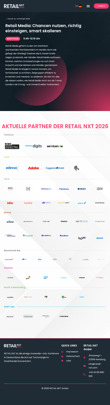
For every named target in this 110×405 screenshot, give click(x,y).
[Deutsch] (80, 6)
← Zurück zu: (17, 18)
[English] (76, 6)
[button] (88, 6)
